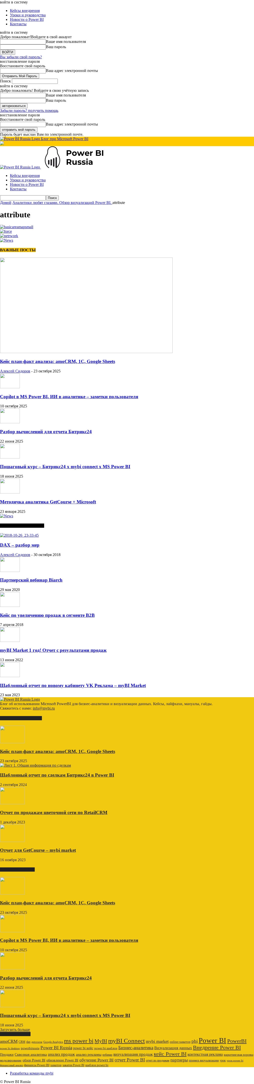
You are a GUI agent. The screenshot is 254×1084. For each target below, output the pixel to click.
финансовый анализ (11, 1065)
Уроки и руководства (28, 15)
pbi (194, 1041)
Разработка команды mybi (31, 1073)
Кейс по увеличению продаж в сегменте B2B (47, 615)
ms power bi (79, 1041)
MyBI (101, 1041)
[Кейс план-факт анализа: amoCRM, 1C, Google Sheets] (86, 352)
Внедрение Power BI (217, 1048)
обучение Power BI (96, 1060)
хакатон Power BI (73, 1065)
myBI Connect (126, 1040)
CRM (22, 1042)
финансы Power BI (36, 1065)
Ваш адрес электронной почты (72, 70)
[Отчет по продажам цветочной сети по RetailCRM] (12, 803)
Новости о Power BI (27, 19)
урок (223, 1060)
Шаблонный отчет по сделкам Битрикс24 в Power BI (57, 775)
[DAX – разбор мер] (19, 535)
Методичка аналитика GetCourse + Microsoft (48, 501)
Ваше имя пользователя (66, 41)
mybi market (157, 1041)
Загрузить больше (15, 1029)
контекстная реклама (205, 1054)
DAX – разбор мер (19, 545)
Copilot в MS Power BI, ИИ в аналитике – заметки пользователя (69, 396)
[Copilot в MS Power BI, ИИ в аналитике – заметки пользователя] (10, 387)
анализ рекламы (88, 1054)
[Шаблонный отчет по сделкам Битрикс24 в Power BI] (35, 765)
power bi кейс (83, 1048)
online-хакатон (180, 1042)
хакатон (56, 1065)
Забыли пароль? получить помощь (29, 110)
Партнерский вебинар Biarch (31, 580)
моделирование (11, 1060)
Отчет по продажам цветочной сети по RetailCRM (53, 812)
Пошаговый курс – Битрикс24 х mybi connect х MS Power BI (65, 466)
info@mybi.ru (44, 708)
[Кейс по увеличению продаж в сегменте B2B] (10, 605)
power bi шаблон (105, 1048)
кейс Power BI (170, 1054)
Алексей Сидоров (15, 371)
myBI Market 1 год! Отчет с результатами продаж (53, 650)
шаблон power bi (96, 1065)
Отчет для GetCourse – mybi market (38, 850)
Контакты (18, 24)
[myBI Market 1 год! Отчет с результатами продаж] (10, 640)
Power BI (212, 1040)
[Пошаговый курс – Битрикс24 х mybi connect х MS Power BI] (10, 457)
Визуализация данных (173, 1048)
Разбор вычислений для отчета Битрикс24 (46, 431)
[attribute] (16, 227)
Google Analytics (53, 1042)
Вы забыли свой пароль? (21, 57)
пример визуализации (204, 1060)
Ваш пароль (56, 47)
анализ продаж (61, 1054)
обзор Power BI (34, 1060)
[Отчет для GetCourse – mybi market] (12, 840)
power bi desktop (10, 1048)
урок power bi (235, 1060)
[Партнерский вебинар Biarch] (10, 570)
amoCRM (9, 1041)
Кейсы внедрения (25, 10)
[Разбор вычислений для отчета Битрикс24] (10, 422)
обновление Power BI (62, 1060)
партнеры (179, 1060)
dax (28, 1042)
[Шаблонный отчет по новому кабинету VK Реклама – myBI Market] (10, 676)
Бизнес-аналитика (135, 1047)
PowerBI (237, 1041)
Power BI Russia (56, 1047)
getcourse (37, 1041)
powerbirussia (30, 1048)
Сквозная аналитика (31, 1054)
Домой (5, 202)
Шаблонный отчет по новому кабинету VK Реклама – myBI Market (73, 685)
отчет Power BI (130, 1059)
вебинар (107, 1054)
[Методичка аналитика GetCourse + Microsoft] (10, 492)
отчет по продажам (157, 1060)
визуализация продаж (133, 1054)
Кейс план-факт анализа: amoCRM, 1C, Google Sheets (57, 361)
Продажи (7, 1054)
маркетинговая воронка (238, 1054)
